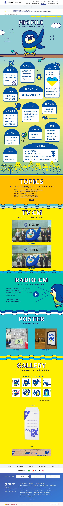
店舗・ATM (49, 1)
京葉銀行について (43, 3)
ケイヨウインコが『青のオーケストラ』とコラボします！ (31, 190)
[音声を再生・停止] (36, 294)
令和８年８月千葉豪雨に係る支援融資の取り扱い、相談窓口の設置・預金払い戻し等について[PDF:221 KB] (32, 11)
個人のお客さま (28, 3)
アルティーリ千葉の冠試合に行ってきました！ (29, 191)
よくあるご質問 (43, 1)
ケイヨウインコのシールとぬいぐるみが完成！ (29, 195)
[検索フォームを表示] (53, 1)
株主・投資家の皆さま (51, 3)
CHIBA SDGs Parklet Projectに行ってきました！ (29, 197)
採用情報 (57, 3)
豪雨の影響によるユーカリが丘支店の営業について (22, 10)
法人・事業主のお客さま (35, 3)
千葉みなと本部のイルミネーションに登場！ (28, 193)
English (57, 1)
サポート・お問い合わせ (36, 1)
